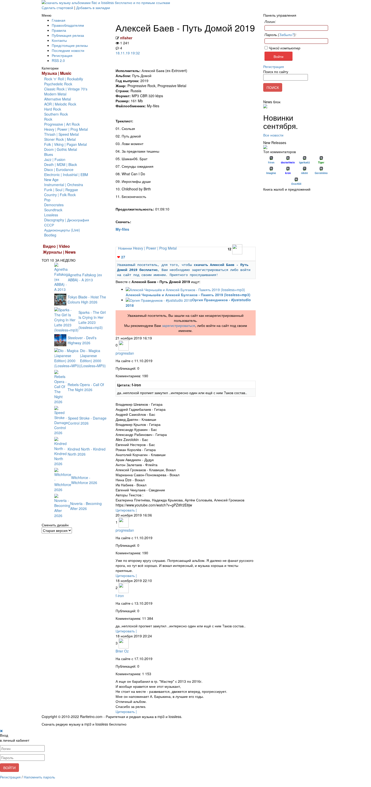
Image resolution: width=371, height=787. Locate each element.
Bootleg (50, 234)
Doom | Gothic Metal (60, 149)
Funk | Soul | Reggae (61, 189)
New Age (51, 179)
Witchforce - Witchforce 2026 (84, 480)
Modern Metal (55, 93)
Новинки (125, 248)
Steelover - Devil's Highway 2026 (82, 340)
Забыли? (286, 34)
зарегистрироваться (178, 325)
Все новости (273, 135)
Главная (58, 20)
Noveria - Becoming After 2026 (86, 506)
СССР (49, 224)
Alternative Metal (57, 98)
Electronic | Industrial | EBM (66, 174)
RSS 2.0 (58, 60)
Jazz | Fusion (54, 159)
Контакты (59, 40)
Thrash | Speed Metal (61, 134)
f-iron (120, 595)
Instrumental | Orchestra (63, 184)
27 (121, 256)
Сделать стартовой (57, 7)
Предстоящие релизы (70, 45)
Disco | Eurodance (58, 169)
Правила (59, 30)
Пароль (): (280, 34)
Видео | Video (56, 246)
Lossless (51, 214)
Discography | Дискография (66, 219)
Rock (48, 119)
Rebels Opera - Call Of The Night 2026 (86, 387)
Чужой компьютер (284, 47)
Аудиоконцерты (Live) (62, 229)
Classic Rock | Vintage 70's (65, 88)
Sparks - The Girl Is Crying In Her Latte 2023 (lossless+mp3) (92, 320)
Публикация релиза (68, 35)
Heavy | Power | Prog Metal (66, 129)
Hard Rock (52, 109)
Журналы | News (59, 252)
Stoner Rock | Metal (60, 139)
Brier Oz (122, 651)
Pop (47, 199)
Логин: (270, 21)
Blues (48, 154)
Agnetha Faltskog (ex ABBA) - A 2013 (85, 277)
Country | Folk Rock (60, 194)
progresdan (125, 353)
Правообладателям (68, 25)
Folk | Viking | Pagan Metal (65, 144)
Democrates (54, 204)
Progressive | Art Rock (62, 124)
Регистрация (62, 55)
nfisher (126, 37)
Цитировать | (126, 509)
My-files (122, 229)
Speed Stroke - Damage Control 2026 (87, 421)
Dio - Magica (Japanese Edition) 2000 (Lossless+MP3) (93, 358)
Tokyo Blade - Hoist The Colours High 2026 (87, 299)
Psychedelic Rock (58, 83)
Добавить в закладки (93, 7)
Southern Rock (56, 114)
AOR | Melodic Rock (60, 104)
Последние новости (68, 50)
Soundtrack (53, 209)
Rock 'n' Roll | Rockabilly (63, 78)
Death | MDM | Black (60, 164)
